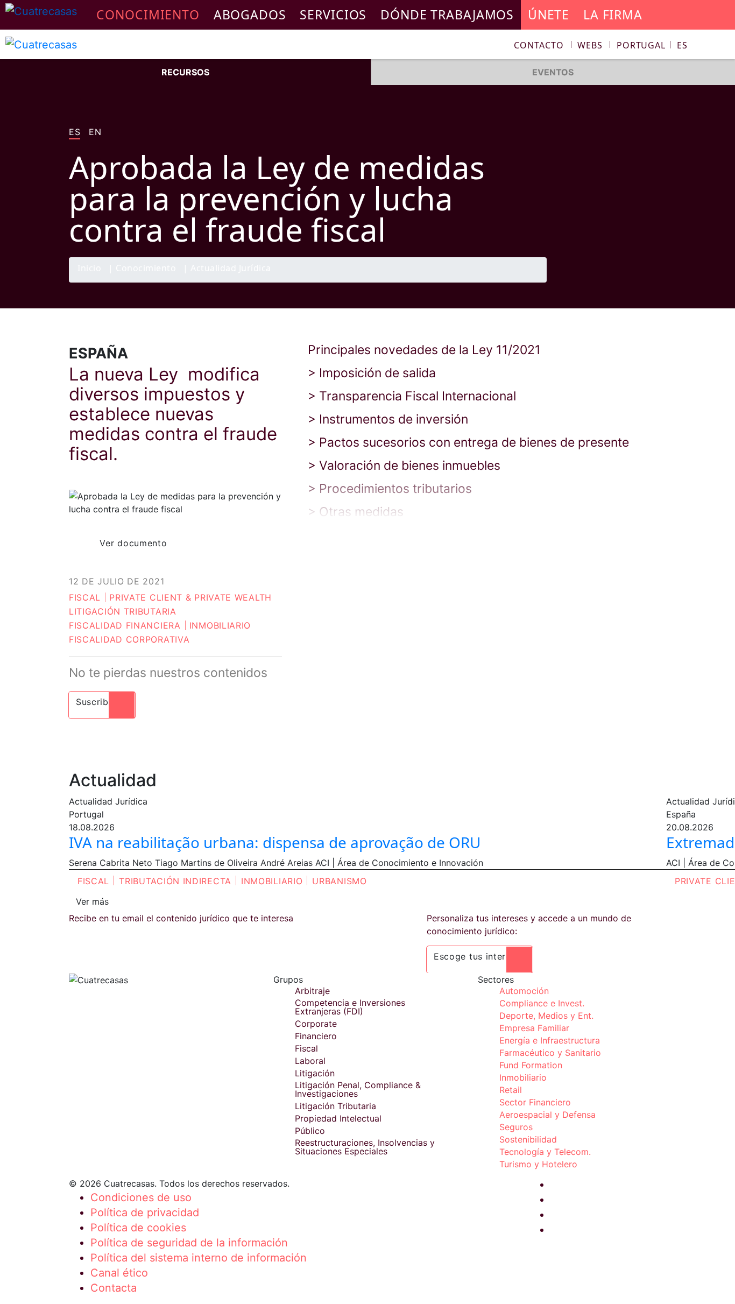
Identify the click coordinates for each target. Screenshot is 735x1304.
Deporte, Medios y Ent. (546, 1015)
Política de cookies (138, 1227)
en (95, 132)
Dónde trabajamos (447, 14)
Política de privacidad (144, 1212)
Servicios (333, 14)
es (74, 132)
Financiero (316, 1036)
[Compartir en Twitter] (612, 282)
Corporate (316, 1023)
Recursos (185, 72)
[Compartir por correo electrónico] (654, 282)
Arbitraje (312, 990)
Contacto (538, 45)
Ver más (92, 901)
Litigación (315, 1073)
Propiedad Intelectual (338, 1118)
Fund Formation (530, 1065)
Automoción (524, 990)
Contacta (113, 1287)
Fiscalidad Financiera (125, 625)
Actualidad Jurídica (230, 269)
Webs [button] (590, 45)
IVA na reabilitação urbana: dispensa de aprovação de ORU (274, 842)
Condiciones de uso (141, 1197)
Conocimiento (146, 269)
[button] (652, 45)
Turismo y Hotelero (538, 1164)
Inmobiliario (220, 625)
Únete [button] (548, 14)
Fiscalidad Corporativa (129, 639)
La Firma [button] (612, 14)
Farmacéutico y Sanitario (550, 1052)
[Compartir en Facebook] (591, 282)
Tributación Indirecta (175, 881)
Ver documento (133, 543)
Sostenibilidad (528, 1139)
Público (310, 1130)
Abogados (250, 14)
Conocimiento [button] (148, 14)
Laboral (310, 1060)
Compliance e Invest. (541, 1003)
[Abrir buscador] (722, 46)
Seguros (516, 1127)
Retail (510, 1090)
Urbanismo (339, 881)
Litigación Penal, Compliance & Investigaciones (358, 1089)
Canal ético (119, 1272)
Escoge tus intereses (480, 956)
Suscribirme (102, 701)
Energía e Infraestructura (549, 1040)
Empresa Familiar (534, 1028)
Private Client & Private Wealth (190, 597)
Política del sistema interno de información (198, 1257)
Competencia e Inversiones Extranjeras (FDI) (350, 1007)
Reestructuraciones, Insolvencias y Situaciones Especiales (365, 1146)
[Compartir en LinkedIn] (633, 282)
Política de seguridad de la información (189, 1242)
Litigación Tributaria (122, 611)
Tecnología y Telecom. (545, 1151)
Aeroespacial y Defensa (547, 1114)
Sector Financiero (535, 1102)
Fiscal (85, 597)
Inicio (89, 269)
